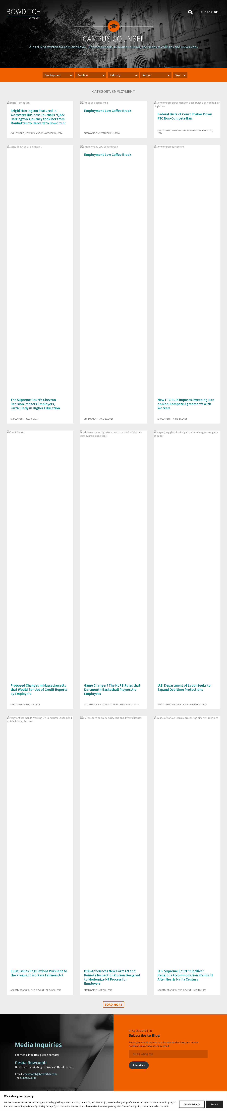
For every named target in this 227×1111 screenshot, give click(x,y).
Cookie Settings (192, 1104)
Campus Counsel (113, 39)
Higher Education (34, 133)
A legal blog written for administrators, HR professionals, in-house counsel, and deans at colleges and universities (113, 47)
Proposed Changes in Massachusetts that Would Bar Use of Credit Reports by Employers (38, 689)
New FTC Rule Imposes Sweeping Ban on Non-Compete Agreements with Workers (186, 404)
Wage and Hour (180, 704)
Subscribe (209, 12)
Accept (214, 1104)
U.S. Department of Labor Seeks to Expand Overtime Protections (184, 687)
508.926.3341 (28, 1078)
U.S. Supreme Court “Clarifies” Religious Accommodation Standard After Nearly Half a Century (185, 975)
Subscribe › (139, 1065)
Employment (17, 133)
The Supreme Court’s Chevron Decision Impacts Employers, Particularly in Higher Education (35, 404)
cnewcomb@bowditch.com (40, 1074)
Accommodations (20, 989)
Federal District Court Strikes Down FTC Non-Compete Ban (185, 116)
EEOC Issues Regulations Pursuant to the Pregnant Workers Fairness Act (38, 973)
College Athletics (94, 704)
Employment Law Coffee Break (107, 110)
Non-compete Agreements (186, 130)
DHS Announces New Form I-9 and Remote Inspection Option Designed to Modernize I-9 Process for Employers (112, 977)
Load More (113, 1004)
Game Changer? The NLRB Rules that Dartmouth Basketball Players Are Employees (112, 689)
